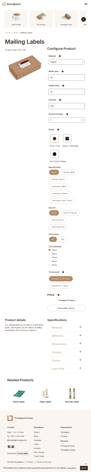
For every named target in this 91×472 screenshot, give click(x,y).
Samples (37, 440)
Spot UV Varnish (70, 213)
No (53, 239)
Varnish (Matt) (69, 172)
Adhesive (57, 335)
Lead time (58, 368)
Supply (56, 360)
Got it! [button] (84, 468)
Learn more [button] (71, 468)
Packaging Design (68, 450)
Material (57, 327)
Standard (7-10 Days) (61, 279)
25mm (54, 265)
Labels (15, 33)
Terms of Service (44, 462)
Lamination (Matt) (59, 186)
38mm (54, 261)
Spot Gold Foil (58, 220)
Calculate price (65, 308)
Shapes (56, 352)
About (36, 432)
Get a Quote (39, 452)
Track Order (39, 456)
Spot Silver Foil (58, 227)
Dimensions (59, 344)
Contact (37, 448)
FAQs (36, 444)
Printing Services (68, 446)
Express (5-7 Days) (60, 286)
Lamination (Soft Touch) (62, 200)
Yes (62, 239)
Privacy (30, 462)
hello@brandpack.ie (18, 440)
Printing (64, 436)
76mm (54, 250)
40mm (54, 257)
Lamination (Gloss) (60, 193)
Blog (36, 436)
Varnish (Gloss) (58, 179)
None (54, 172)
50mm (54, 254)
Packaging (65, 432)
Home (7, 33)
